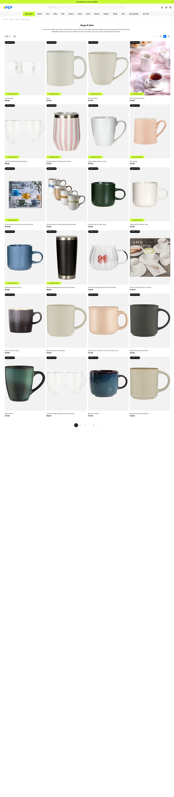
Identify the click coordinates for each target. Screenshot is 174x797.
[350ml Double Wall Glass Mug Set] (25, 131)
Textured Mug (92, 98)
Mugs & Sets (25, 19)
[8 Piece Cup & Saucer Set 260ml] (150, 257)
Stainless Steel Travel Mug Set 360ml (58, 161)
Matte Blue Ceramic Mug (13, 287)
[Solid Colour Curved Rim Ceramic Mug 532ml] (108, 321)
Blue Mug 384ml (93, 413)
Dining (17, 19)
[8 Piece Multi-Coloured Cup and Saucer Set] (25, 194)
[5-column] (168, 36)
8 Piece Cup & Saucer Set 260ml (140, 287)
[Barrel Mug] (150, 131)
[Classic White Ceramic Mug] (108, 131)
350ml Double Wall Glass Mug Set (16, 161)
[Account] (162, 7)
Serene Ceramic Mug (12, 350)
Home (6, 19)
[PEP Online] (7, 7)
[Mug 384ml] (25, 384)
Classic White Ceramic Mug (97, 161)
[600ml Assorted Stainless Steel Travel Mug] (66, 257)
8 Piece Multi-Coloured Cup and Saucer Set (19, 224)
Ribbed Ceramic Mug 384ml (55, 350)
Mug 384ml (9, 413)
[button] (166, 7)
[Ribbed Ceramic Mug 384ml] (66, 321)
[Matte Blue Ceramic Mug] (25, 257)
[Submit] (50, 7)
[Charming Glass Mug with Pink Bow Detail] (108, 257)
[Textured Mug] (108, 68)
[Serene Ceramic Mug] (25, 321)
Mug (47, 98)
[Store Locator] (170, 7)
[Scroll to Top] (170, 787)
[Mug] (66, 68)
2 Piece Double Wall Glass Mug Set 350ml (60, 413)
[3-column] (160, 36)
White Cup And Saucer (137, 98)
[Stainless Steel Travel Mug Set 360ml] (66, 131)
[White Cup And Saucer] (150, 68)
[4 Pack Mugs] (25, 68)
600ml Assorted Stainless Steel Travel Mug (60, 287)
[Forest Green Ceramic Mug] (108, 194)
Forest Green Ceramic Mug (97, 224)
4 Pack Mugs (9, 98)
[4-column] (164, 36)
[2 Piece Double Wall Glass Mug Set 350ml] (66, 384)
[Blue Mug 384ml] (108, 384)
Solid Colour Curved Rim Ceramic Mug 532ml (103, 350)
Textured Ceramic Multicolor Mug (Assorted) (61, 224)
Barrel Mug (133, 161)
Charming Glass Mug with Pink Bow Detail (102, 287)
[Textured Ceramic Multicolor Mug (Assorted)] (66, 194)
